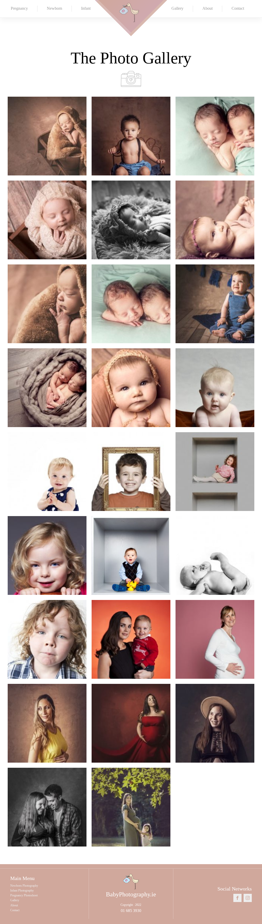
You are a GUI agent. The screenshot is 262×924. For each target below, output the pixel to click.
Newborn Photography (24, 885)
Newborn (54, 8)
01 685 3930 (131, 910)
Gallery (177, 8)
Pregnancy (19, 8)
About (207, 8)
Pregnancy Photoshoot (24, 895)
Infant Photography (22, 890)
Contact (238, 8)
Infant (86, 8)
